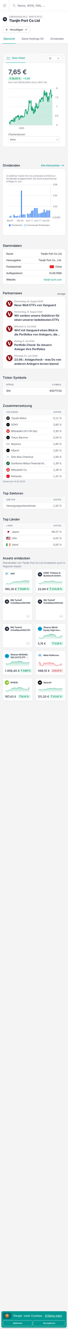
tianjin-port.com (53, 279)
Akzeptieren (49, 1323)
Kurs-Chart (18, 57)
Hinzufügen (16, 29)
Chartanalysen (16, 134)
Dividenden (57, 38)
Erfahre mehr (53, 1315)
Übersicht (9, 38)
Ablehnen (17, 1323)
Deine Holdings (33, 38)
